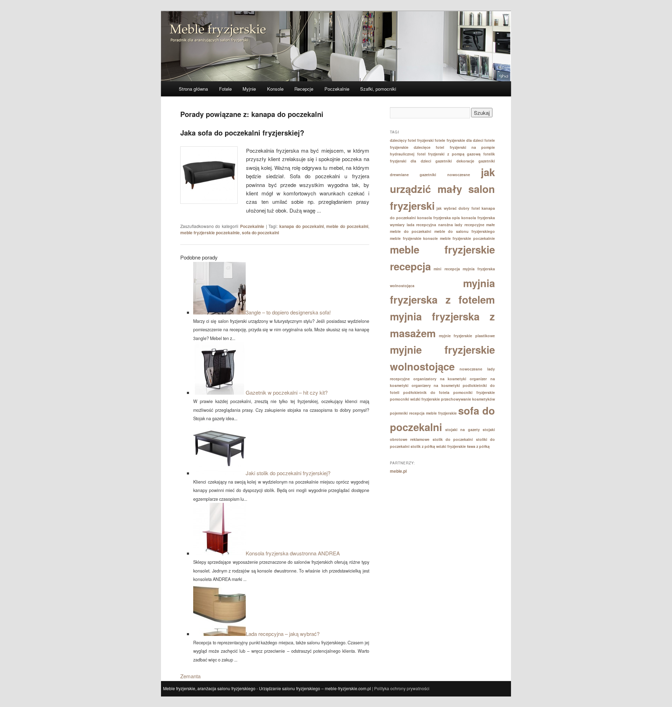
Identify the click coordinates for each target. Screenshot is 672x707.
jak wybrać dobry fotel (457, 208)
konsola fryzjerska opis (438, 217)
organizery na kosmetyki (436, 385)
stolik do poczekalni (453, 439)
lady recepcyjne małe (475, 224)
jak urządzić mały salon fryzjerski (442, 189)
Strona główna (193, 88)
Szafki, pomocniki (378, 88)
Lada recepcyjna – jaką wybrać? (283, 633)
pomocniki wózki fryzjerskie (415, 399)
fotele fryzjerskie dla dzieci (459, 140)
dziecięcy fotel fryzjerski (412, 140)
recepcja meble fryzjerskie (433, 413)
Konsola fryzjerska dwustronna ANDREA (293, 553)
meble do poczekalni (347, 226)
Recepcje (303, 88)
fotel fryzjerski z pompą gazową (449, 154)
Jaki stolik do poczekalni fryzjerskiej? (288, 473)
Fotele (225, 88)
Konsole (275, 88)
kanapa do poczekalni (301, 226)
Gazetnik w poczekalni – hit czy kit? (287, 392)
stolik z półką (423, 446)
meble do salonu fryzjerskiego (464, 231)
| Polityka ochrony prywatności (400, 688)
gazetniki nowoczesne (445, 174)
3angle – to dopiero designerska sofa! (288, 312)
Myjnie (249, 88)
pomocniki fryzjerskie (474, 392)
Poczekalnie (336, 88)
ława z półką (478, 446)
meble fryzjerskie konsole (414, 238)
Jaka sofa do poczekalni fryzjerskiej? (242, 132)
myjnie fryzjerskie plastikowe (467, 335)
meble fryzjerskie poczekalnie (210, 232)
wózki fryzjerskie (451, 446)
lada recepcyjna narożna (430, 224)
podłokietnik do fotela (426, 392)
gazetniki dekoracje (454, 161)
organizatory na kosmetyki (440, 378)
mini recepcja (447, 268)
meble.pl (398, 471)
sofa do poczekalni (260, 232)
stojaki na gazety (462, 429)
